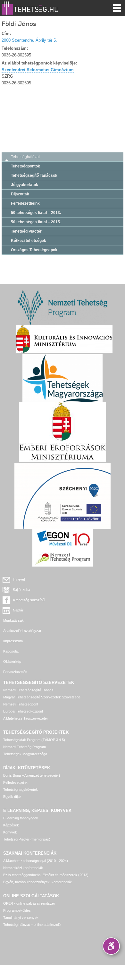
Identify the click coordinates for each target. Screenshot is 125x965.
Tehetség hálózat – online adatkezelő (32, 925)
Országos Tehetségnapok (34, 250)
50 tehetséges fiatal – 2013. (36, 212)
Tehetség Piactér (26, 231)
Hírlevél (19, 579)
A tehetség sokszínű (29, 600)
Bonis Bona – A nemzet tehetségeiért (31, 775)
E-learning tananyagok (20, 818)
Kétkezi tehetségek (28, 240)
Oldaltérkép (12, 661)
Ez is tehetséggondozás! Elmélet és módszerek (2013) (45, 875)
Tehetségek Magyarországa (25, 754)
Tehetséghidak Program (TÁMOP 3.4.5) (34, 740)
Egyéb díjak (12, 796)
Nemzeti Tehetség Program (24, 747)
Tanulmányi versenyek (20, 917)
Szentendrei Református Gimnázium (38, 69)
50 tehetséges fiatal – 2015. (36, 222)
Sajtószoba (21, 590)
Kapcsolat (11, 651)
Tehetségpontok (25, 166)
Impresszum (13, 641)
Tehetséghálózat (25, 157)
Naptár (18, 610)
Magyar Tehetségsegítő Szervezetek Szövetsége (41, 697)
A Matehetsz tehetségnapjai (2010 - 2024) (35, 861)
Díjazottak (20, 194)
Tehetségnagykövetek (20, 789)
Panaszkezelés (15, 672)
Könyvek (10, 832)
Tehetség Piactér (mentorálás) (26, 839)
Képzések (11, 825)
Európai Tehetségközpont (23, 711)
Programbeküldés (17, 910)
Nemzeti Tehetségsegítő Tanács (28, 690)
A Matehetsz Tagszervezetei (25, 718)
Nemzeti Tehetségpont (20, 704)
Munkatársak (13, 620)
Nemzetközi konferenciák (23, 868)
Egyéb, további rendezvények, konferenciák (37, 882)
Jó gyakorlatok (24, 185)
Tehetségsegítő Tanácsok (34, 175)
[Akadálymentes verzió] (111, 946)
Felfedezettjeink (25, 203)
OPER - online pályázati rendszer (29, 903)
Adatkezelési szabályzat (22, 631)
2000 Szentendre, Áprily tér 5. (29, 40)
